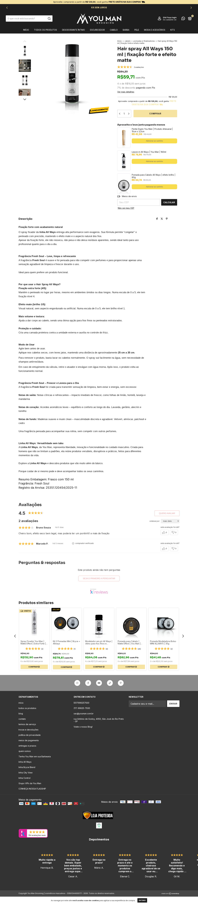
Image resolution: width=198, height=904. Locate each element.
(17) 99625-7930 (82, 708)
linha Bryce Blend (27, 767)
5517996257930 (81, 703)
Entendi (142, 900)
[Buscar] (49, 18)
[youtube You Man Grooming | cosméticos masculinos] (99, 683)
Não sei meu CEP (126, 208)
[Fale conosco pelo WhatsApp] (183, 19)
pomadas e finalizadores (144, 41)
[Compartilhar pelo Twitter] (162, 218)
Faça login (172, 17)
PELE (136, 30)
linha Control (24, 778)
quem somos (25, 751)
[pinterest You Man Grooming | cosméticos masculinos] (121, 683)
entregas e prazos (27, 746)
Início (26, 30)
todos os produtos (45, 30)
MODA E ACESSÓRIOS (154, 30)
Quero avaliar (167, 513)
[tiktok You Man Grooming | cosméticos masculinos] (110, 683)
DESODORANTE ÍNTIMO (73, 30)
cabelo (128, 41)
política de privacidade (30, 735)
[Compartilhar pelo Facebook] (157, 218)
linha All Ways (25, 762)
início (21, 703)
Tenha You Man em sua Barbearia (35, 756)
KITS (172, 30)
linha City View (25, 772)
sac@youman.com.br (83, 713)
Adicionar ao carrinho (154, 141)
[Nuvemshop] (170, 893)
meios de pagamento (29, 740)
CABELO (114, 30)
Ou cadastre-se (169, 20)
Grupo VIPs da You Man (30, 783)
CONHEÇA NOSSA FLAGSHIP (32, 788)
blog (21, 713)
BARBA (126, 30)
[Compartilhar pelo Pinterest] (167, 218)
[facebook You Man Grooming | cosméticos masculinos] (88, 683)
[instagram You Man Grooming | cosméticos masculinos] (77, 683)
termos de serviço (27, 724)
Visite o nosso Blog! (83, 726)
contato (22, 719)
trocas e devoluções (28, 729)
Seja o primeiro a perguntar (99, 578)
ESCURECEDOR (97, 30)
